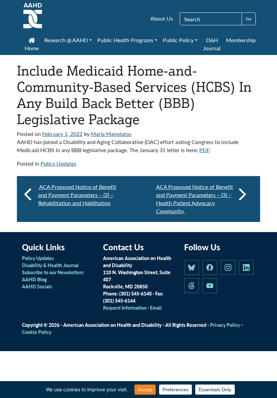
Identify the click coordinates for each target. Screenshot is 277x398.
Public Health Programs (125, 40)
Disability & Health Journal (50, 265)
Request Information (125, 307)
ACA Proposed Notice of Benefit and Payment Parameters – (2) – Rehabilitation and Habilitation (77, 195)
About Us (161, 18)
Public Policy (178, 40)
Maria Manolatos (111, 134)
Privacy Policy (225, 324)
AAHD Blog (34, 279)
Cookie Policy (36, 332)
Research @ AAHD (66, 40)
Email (156, 307)
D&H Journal (212, 44)
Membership (241, 40)
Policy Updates (58, 163)
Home (32, 48)
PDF (204, 150)
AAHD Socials (37, 286)
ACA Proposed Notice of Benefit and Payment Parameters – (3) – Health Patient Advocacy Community (194, 199)
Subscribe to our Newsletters (52, 272)
